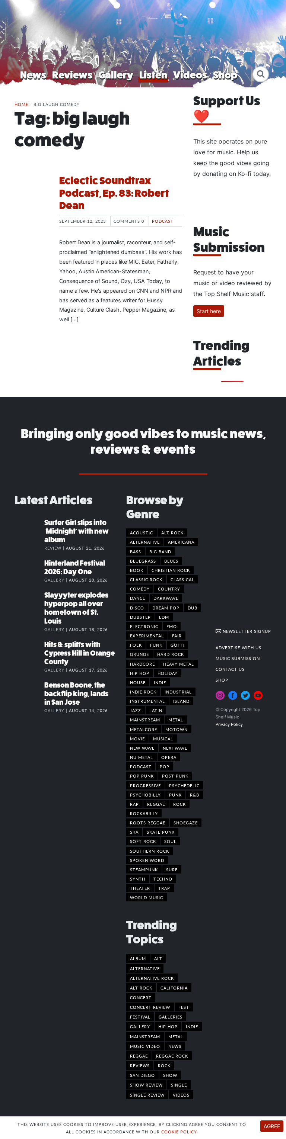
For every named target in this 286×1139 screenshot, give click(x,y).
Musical (163, 738)
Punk (175, 795)
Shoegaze (186, 823)
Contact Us (230, 669)
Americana (181, 542)
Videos (190, 75)
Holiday (168, 673)
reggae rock (172, 1056)
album (138, 958)
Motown (176, 729)
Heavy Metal (178, 664)
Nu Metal (141, 757)
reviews (140, 1065)
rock (164, 1065)
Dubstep (140, 617)
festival (140, 1017)
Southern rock (149, 851)
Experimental (147, 635)
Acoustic (141, 532)
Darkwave (165, 598)
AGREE (272, 1126)
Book (136, 570)
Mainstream (145, 720)
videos (181, 1095)
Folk (136, 645)
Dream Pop (165, 608)
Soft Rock (143, 841)
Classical (182, 579)
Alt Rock (172, 532)
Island (181, 701)
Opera (169, 757)
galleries (170, 1017)
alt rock (141, 988)
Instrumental (147, 701)
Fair (177, 635)
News (33, 75)
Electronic (144, 626)
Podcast (163, 221)
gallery (140, 1026)
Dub (192, 608)
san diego (142, 1075)
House (138, 682)
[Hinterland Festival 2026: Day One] (29, 571)
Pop (164, 766)
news (174, 1046)
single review (147, 1095)
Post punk (175, 776)
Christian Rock (171, 570)
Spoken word (147, 860)
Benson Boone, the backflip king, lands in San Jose (76, 693)
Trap (164, 888)
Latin (155, 710)
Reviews (72, 75)
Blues (171, 561)
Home (21, 104)
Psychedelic (184, 785)
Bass (135, 551)
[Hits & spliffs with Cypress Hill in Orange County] (29, 652)
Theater (140, 888)
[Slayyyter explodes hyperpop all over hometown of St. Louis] (29, 603)
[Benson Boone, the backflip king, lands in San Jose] (29, 693)
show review (146, 1085)
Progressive (145, 785)
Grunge (139, 654)
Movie (137, 738)
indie (192, 1026)
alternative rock (152, 978)
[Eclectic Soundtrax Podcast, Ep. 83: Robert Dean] (31, 202)
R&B (194, 795)
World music (146, 897)
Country (169, 589)
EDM (164, 617)
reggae (139, 1056)
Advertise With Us (238, 647)
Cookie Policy (179, 1132)
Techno (162, 879)
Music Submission (238, 658)
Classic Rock (146, 579)
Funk (156, 645)
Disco (137, 608)
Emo (171, 626)
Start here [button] (209, 311)
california (174, 988)
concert (141, 997)
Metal (175, 720)
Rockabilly (144, 813)
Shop (225, 75)
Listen (153, 75)
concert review (150, 1007)
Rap (134, 804)
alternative (145, 968)
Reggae (156, 804)
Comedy (140, 589)
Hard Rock (170, 654)
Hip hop (139, 673)
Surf (172, 869)
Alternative (145, 542)
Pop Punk (142, 776)
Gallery (115, 75)
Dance (137, 598)
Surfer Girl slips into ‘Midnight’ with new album (76, 531)
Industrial (178, 692)
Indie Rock (143, 692)
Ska (134, 832)
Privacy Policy (229, 724)
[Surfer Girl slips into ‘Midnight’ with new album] (29, 530)
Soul (170, 841)
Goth (177, 645)
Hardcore (142, 664)
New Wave (142, 748)
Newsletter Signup (246, 631)
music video (145, 1046)
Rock (179, 804)
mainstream (145, 1036)
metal (175, 1036)
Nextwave (175, 748)
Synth (137, 879)
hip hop (168, 1026)
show (170, 1075)
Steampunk (144, 869)
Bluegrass (143, 561)
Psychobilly (145, 795)
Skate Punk (161, 832)
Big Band (160, 551)
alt (158, 958)
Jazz (135, 710)
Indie (160, 682)
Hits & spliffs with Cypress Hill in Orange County (79, 653)
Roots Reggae (147, 823)
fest (183, 1007)
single (179, 1085)
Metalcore (143, 729)
